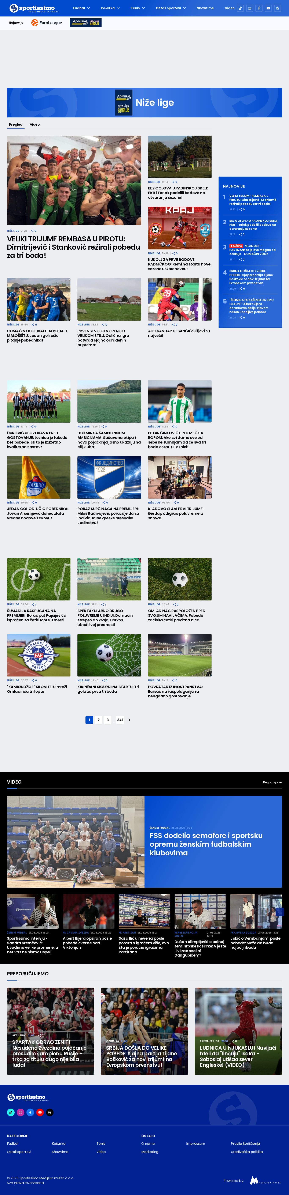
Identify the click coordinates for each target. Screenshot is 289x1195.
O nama (148, 1144)
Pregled (15, 124)
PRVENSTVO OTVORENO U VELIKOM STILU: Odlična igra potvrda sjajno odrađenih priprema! (103, 338)
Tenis (135, 8)
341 (120, 719)
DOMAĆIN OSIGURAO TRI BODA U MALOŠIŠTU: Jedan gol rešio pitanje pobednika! (37, 336)
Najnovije (16, 22)
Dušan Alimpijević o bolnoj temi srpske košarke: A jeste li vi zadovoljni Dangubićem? (200, 948)
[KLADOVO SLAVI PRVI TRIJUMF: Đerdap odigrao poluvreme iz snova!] (180, 477)
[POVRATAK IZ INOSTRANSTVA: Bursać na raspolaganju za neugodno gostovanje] (180, 655)
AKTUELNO (19, 1035)
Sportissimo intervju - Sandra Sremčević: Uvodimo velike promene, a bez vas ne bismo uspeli (32, 945)
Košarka (108, 8)
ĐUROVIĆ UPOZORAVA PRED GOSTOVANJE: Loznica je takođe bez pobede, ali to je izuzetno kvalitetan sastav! (37, 440)
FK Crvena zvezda (76, 932)
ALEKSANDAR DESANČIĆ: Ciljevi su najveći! (179, 333)
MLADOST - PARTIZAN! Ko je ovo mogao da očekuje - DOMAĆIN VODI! (252, 250)
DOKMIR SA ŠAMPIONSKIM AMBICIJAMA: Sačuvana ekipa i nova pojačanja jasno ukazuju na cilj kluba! (109, 440)
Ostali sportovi (168, 8)
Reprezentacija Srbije (186, 934)
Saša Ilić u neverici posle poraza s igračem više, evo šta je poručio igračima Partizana (144, 945)
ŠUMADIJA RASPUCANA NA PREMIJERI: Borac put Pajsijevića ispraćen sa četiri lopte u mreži (36, 615)
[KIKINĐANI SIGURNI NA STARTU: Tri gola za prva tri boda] (109, 655)
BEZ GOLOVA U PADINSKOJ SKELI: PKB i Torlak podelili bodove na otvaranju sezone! (178, 193)
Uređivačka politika (247, 1152)
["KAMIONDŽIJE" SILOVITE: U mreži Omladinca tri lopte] (38, 655)
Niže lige (13, 230)
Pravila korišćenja (245, 1144)
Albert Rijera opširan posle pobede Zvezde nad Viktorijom (87, 943)
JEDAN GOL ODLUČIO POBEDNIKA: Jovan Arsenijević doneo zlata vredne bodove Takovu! (37, 513)
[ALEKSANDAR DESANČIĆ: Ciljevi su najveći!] (180, 299)
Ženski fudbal (160, 827)
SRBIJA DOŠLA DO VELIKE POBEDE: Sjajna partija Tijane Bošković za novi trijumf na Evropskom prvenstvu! (251, 277)
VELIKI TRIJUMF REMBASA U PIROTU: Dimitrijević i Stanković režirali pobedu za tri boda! (73, 247)
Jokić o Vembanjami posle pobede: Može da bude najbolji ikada (255, 943)
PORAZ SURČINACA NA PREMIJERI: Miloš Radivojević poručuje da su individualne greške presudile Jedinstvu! (108, 515)
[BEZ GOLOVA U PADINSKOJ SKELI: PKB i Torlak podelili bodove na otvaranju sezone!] (180, 157)
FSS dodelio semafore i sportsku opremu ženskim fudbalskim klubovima (206, 844)
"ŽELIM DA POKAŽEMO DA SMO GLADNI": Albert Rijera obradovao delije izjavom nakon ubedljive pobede (251, 306)
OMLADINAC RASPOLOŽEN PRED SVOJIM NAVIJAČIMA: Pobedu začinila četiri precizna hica (176, 615)
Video (230, 8)
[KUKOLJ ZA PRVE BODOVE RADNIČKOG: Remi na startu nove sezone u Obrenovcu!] (180, 228)
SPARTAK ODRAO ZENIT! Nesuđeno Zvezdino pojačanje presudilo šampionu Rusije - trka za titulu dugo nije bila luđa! (49, 1053)
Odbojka (112, 1041)
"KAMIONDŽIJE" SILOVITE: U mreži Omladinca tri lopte (37, 689)
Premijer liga (210, 1041)
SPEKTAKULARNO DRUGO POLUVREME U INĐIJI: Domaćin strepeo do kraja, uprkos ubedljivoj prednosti (105, 617)
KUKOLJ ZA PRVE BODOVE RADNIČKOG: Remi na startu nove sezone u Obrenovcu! (179, 264)
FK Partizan (127, 932)
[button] (280, 912)
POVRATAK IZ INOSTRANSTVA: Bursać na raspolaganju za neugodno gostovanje (175, 691)
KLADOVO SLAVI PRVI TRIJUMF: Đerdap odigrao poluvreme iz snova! (175, 513)
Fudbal (79, 8)
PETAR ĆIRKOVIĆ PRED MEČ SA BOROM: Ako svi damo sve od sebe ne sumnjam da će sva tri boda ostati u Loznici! (177, 440)
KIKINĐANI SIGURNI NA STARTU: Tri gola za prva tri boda (108, 689)
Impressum (195, 1144)
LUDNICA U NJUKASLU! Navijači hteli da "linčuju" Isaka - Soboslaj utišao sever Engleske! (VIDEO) (238, 1056)
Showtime (205, 8)
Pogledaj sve (272, 782)
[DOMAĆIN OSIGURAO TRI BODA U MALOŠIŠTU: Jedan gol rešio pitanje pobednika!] (38, 299)
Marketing (149, 1152)
